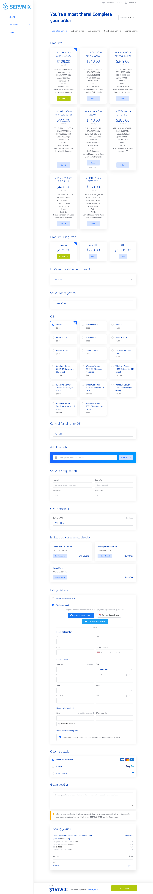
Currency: (125, 17)
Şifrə (58, 713)
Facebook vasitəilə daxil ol (82, 615)
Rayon (98, 685)
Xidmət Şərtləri (93, 889)
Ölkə (97, 664)
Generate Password (68, 723)
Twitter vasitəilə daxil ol (96, 621)
